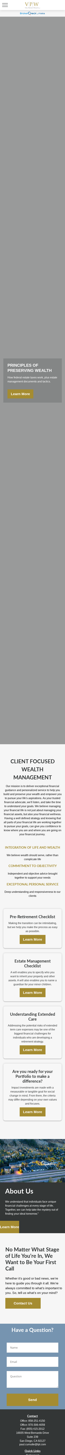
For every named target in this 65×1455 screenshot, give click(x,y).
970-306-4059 (36, 1424)
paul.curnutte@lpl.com (32, 1444)
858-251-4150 (36, 1420)
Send (32, 1400)
